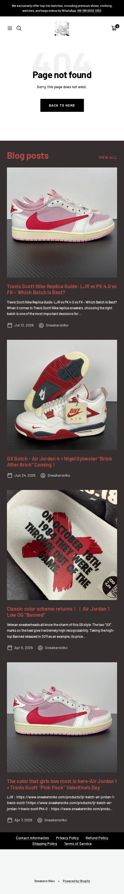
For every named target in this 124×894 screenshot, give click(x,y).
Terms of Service (78, 843)
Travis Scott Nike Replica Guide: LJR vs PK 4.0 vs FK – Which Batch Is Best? (61, 289)
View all (108, 157)
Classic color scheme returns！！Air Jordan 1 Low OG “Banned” (58, 612)
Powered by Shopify (76, 881)
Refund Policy (97, 837)
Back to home (62, 105)
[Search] (19, 28)
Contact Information (32, 837)
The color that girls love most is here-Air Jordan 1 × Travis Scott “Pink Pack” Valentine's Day (62, 784)
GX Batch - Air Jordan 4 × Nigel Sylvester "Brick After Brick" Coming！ (59, 461)
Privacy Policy (67, 837)
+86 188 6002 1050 (89, 10)
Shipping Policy (44, 843)
